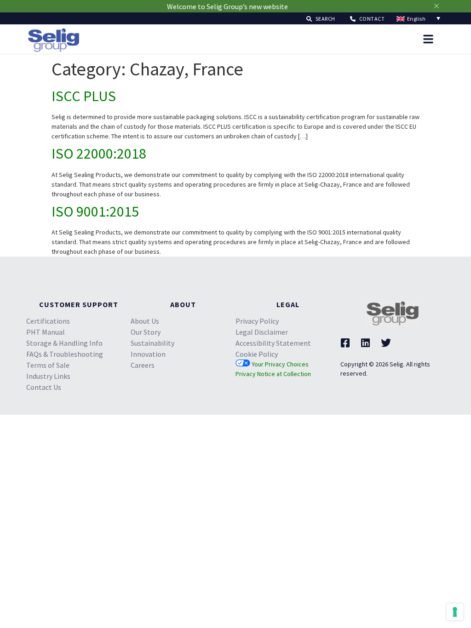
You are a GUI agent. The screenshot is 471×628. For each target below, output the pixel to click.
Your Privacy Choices (279, 364)
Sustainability (152, 343)
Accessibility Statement (273, 343)
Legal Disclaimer (262, 332)
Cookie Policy (257, 354)
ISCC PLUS (84, 96)
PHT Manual (45, 332)
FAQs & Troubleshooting (64, 354)
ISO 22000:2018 (99, 153)
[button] (321, 18)
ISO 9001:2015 (95, 211)
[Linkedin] (366, 343)
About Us (145, 320)
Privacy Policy (257, 320)
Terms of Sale (47, 365)
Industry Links (48, 376)
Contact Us (43, 387)
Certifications (48, 320)
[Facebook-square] (345, 343)
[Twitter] (386, 343)
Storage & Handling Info (64, 343)
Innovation (148, 354)
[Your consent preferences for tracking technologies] (455, 612)
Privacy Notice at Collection (273, 374)
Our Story (146, 332)
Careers (143, 365)
